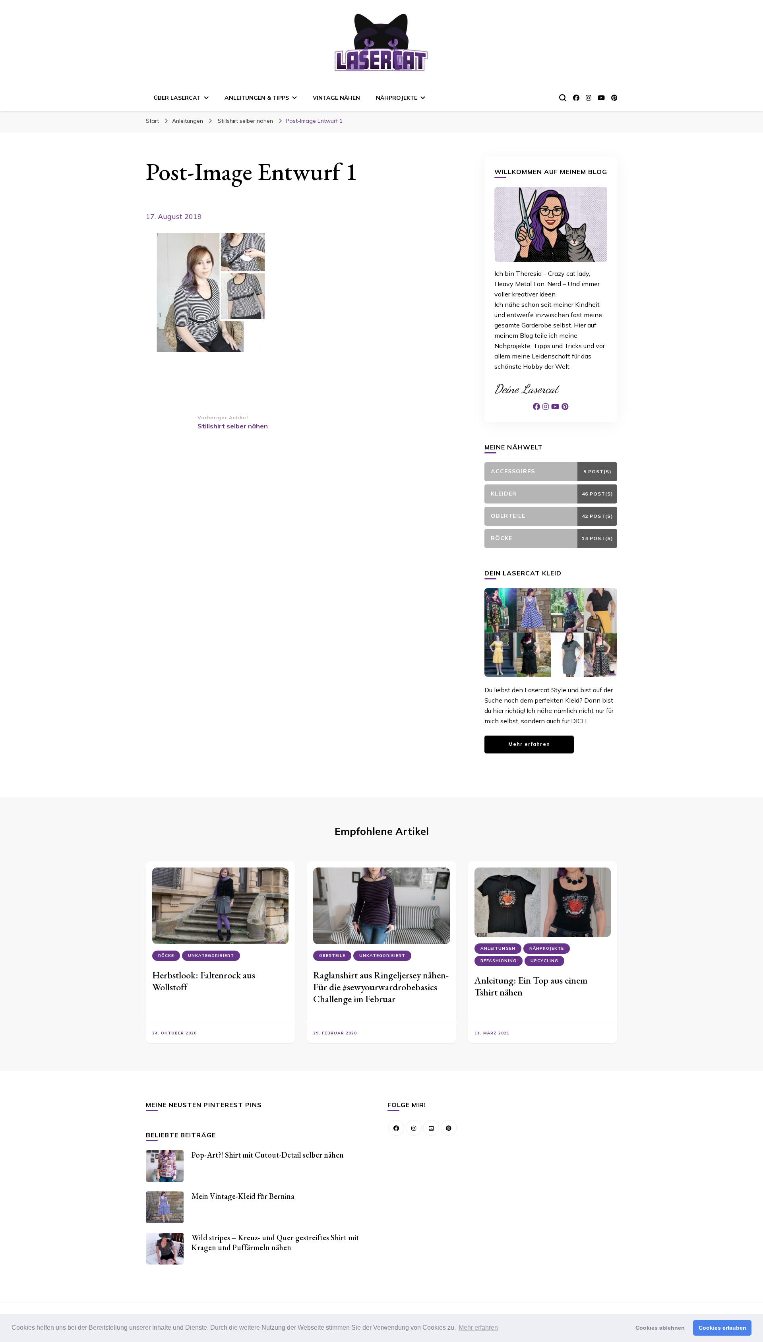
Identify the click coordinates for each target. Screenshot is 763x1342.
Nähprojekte (396, 97)
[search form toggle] (562, 97)
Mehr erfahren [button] (478, 1327)
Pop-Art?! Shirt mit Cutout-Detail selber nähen (268, 1155)
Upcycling (544, 960)
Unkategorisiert (211, 955)
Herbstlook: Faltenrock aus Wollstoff (203, 981)
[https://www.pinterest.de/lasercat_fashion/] (449, 1128)
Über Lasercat (177, 97)
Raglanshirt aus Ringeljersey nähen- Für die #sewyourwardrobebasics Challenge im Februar (381, 987)
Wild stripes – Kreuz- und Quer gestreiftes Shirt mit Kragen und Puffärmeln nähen (275, 1242)
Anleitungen (187, 120)
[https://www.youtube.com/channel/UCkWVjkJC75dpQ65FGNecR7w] (431, 1128)
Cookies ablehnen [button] (660, 1328)
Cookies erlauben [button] (722, 1328)
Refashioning (498, 960)
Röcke (166, 955)
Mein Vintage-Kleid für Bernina (243, 1196)
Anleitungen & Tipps (257, 97)
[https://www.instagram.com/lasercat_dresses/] (414, 1128)
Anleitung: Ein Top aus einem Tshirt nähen (530, 986)
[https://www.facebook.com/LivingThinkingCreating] (396, 1128)
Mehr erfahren (529, 744)
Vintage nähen (336, 97)
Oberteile (332, 955)
